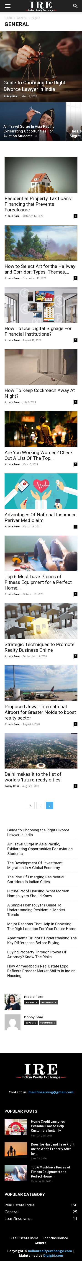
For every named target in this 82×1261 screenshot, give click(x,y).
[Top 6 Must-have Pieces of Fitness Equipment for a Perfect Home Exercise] (41, 553)
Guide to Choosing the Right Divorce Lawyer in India (38, 832)
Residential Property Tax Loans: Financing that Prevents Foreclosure (38, 204)
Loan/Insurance (55, 1238)
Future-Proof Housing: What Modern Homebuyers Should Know (38, 893)
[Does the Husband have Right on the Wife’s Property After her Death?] (16, 1150)
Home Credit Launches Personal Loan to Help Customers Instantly (48, 1126)
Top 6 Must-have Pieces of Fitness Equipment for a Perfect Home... (38, 582)
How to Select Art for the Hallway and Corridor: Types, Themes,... (40, 269)
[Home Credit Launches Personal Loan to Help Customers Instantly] (16, 1127)
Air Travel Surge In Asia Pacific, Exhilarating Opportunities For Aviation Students (40, 849)
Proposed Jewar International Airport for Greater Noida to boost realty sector (40, 712)
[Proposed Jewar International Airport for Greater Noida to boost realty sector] (41, 683)
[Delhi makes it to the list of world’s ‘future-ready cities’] (41, 751)
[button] (7, 6)
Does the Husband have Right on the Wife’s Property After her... (52, 1149)
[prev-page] (31, 805)
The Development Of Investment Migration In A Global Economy (35, 865)
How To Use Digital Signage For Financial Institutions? (38, 331)
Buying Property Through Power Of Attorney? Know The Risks (37, 954)
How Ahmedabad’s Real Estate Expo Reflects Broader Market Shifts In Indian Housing (41, 971)
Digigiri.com (53, 1255)
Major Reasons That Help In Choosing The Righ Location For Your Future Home (41, 926)
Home (9, 18)
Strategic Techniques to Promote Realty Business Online (39, 647)
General (22, 18)
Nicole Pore (12, 216)
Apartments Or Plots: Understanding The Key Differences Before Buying (42, 940)
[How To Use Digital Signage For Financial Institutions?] (41, 305)
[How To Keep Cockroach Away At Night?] (41, 367)
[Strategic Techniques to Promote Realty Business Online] (41, 621)
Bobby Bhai (11, 96)
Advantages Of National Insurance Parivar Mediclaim (41, 517)
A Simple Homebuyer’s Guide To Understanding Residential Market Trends (36, 910)
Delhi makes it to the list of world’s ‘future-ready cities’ (33, 777)
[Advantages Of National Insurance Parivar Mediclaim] (41, 491)
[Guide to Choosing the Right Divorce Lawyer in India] (41, 66)
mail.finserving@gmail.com (50, 1092)
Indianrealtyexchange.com (50, 1251)
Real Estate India (24, 1238)
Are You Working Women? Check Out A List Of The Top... (39, 455)
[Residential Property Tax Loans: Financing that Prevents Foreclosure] (41, 175)
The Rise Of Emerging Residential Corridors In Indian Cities (35, 879)
